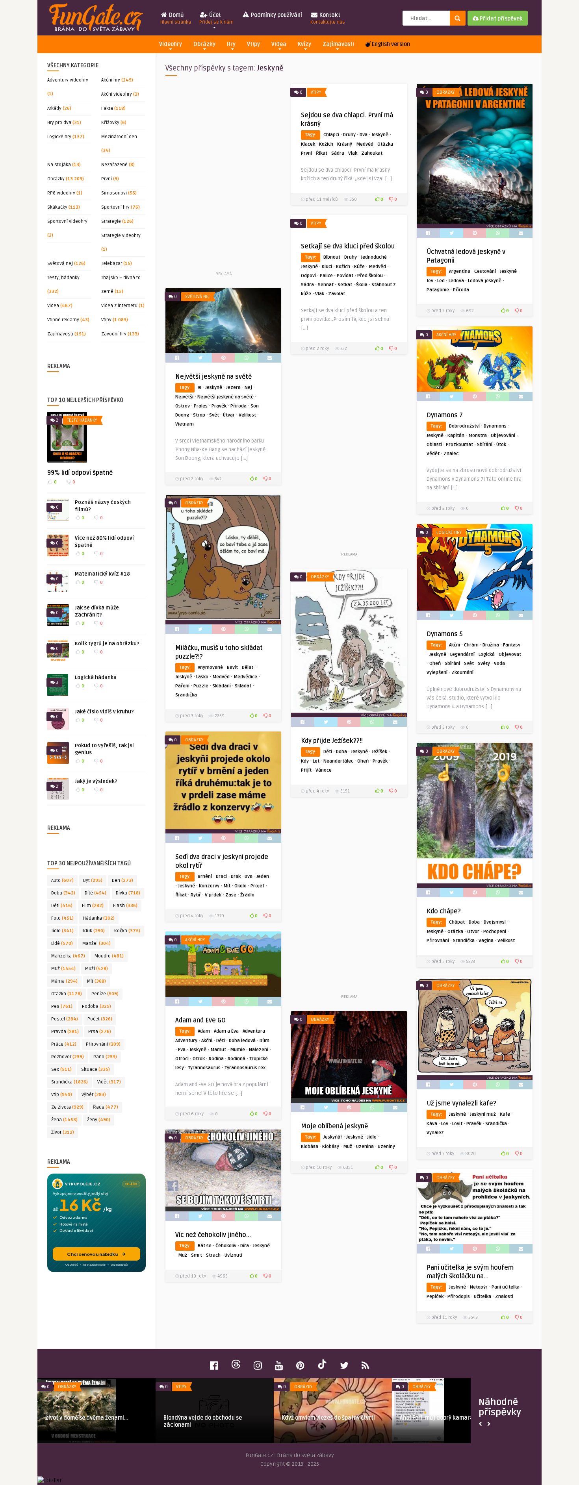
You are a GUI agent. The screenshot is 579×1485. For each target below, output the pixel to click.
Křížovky (110, 123)
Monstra (477, 436)
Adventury (186, 1041)
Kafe (505, 1114)
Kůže (359, 267)
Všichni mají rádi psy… (310, 1418)
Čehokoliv (225, 1246)
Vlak (352, 153)
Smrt (196, 1255)
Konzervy (209, 886)
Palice (326, 276)
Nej (248, 388)
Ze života (67, 1107)
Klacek (308, 144)
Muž (63, 969)
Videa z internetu (119, 306)
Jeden (262, 877)
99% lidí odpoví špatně (80, 473)
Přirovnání (103, 1044)
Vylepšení (437, 673)
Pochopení (494, 932)
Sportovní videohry (67, 221)
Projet (257, 886)
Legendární (462, 654)
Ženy (98, 1120)
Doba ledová (242, 1041)
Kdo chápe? (444, 911)
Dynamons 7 (445, 415)
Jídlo (62, 931)
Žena (64, 1120)
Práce (63, 1044)
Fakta (107, 108)
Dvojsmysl (495, 922)
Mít (96, 981)
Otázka (66, 994)
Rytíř (196, 895)
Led (441, 281)
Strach (213, 1255)
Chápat (457, 922)
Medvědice (245, 677)
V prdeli (213, 895)
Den (122, 880)
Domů (175, 18)
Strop (199, 415)
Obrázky (204, 44)
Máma (64, 981)
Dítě (95, 893)
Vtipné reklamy (63, 320)
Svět (214, 415)
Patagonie (438, 290)
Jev (430, 281)
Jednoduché (374, 257)
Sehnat (326, 285)
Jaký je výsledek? (96, 781)
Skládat (243, 686)
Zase (230, 895)
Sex (61, 1069)
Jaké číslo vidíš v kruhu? (104, 712)
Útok (501, 445)
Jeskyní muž (483, 1114)
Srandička (69, 1082)
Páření (182, 686)
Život (62, 1132)
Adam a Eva (226, 1031)
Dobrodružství (464, 426)
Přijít (306, 770)
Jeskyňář (332, 1137)
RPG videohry (61, 193)
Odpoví (308, 276)
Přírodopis (458, 1297)
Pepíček (435, 1297)
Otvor (473, 932)
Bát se (205, 1246)
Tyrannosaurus (204, 1068)
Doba (63, 893)
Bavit (232, 667)
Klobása (309, 1147)
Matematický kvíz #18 (102, 574)
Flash (125, 906)
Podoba (96, 1006)
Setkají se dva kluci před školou (348, 246)
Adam (204, 1031)
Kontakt (327, 18)
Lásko (202, 677)
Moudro (109, 956)
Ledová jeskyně (484, 281)
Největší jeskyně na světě (213, 377)
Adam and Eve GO (200, 1020)
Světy (484, 664)
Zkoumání (462, 673)
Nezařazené (114, 165)
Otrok (199, 1059)
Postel (64, 1019)
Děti (61, 906)
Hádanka (99, 918)
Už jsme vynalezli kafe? (461, 1103)
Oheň (435, 664)
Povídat (345, 276)
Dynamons (495, 426)
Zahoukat (371, 153)
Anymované (210, 667)
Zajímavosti (338, 44)
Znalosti (504, 1297)
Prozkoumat (459, 445)
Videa (278, 44)
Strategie (111, 221)
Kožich (326, 144)
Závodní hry (113, 334)
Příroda (461, 290)
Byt (92, 880)
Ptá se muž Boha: (422, 1418)
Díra (244, 1246)
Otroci (182, 1059)
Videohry (170, 44)
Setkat (345, 285)
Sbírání (484, 445)
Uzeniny (386, 1147)
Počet (99, 1019)
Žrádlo (247, 895)
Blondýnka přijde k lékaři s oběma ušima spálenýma (89, 1421)
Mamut (218, 1050)
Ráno (105, 1057)
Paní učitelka (506, 1287)
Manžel (96, 943)
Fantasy (511, 645)
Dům (264, 1041)
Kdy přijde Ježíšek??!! (332, 741)
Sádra (337, 153)
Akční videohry (116, 94)
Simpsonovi (114, 193)
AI (199, 388)
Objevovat (510, 654)
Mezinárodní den (119, 137)
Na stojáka (59, 165)
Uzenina (365, 1147)
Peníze (105, 994)
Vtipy (253, 44)
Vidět (109, 1082)
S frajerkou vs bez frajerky (198, 1418)
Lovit (457, 1124)
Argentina (459, 271)
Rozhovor (67, 1057)
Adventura (254, 1031)
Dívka (128, 893)
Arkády (54, 108)
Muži (96, 969)
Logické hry (59, 137)
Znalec (451, 454)
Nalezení (258, 1050)
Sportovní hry (115, 207)
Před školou (370, 276)
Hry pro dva (59, 123)
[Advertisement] (223, 177)
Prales (201, 406)
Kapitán (455, 436)
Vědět (433, 454)
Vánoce (323, 770)
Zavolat (336, 294)
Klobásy (330, 1147)
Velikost (247, 415)
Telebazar (111, 264)
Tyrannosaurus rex (245, 1068)
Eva (182, 1050)
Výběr (94, 1095)
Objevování (503, 436)
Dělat (247, 667)
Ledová (456, 281)
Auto (62, 880)
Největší (184, 397)
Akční (454, 645)
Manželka (68, 956)
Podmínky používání (276, 15)
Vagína (486, 941)
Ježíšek (379, 752)
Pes (61, 1006)
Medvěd (364, 144)
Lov (444, 1124)
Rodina (216, 1059)
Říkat (321, 153)
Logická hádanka (96, 677)
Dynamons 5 (445, 634)
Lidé (62, 943)
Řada (105, 1107)
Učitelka (482, 1297)
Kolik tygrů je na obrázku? (107, 644)
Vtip (61, 1095)
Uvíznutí (233, 1255)
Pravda (65, 1032)
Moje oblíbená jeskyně (334, 1126)
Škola (361, 285)
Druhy (349, 135)
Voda (499, 664)
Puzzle (200, 686)
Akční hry (110, 80)
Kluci (327, 267)
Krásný (344, 144)
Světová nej (60, 264)
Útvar (229, 415)
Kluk (94, 931)
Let (316, 761)
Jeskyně (379, 135)
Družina (490, 645)
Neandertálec (338, 761)
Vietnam (184, 424)
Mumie (237, 1050)
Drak (236, 877)
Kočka (127, 931)
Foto (62, 918)
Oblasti (434, 445)
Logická (487, 654)
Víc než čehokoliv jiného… (213, 1235)
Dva (363, 135)
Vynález (435, 1133)
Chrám (471, 645)
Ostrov (182, 406)
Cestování (485, 271)
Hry (231, 44)
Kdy (305, 761)
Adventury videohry (67, 80)
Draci (221, 877)
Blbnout (331, 257)
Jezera (233, 388)
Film (93, 906)
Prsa (99, 1032)
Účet (216, 18)
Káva (432, 1124)
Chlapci (331, 135)
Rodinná (236, 1059)
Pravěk (219, 406)
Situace (95, 1069)
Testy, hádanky (63, 278)
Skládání (221, 686)
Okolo (240, 886)
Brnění (205, 877)
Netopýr (479, 1287)
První (106, 179)
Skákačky (57, 207)
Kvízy (304, 44)
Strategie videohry (121, 236)
